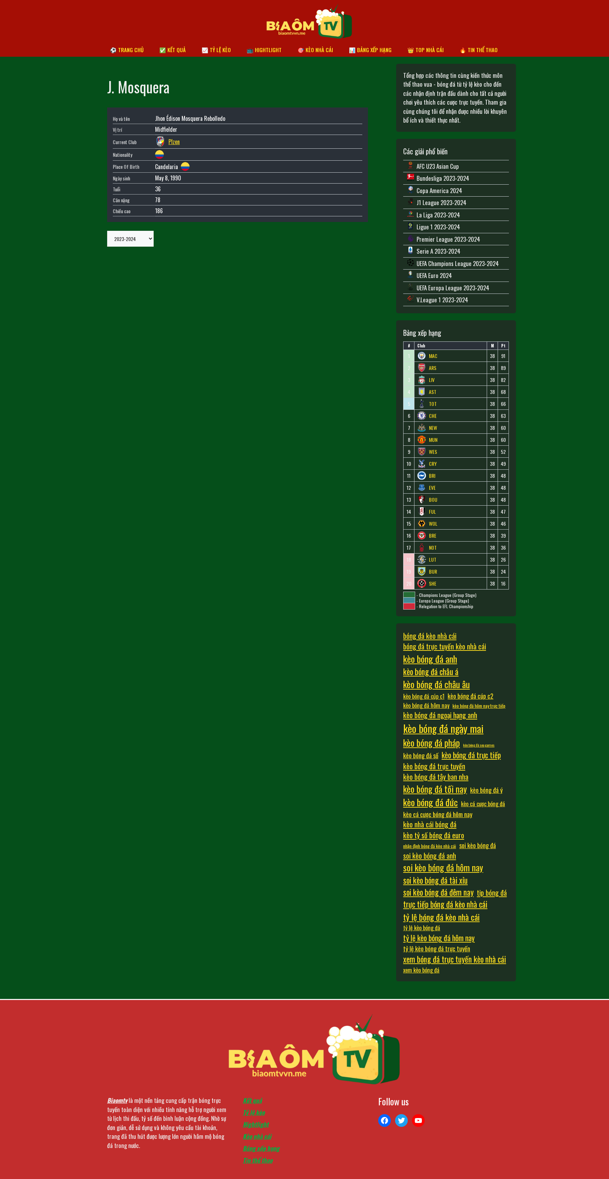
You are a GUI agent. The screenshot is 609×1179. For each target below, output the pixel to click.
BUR (433, 571)
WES (433, 452)
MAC (433, 356)
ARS (432, 368)
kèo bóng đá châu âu (436, 684)
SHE (432, 583)
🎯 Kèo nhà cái (315, 50)
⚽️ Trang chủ (126, 50)
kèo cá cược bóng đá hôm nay (437, 814)
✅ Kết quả (172, 50)
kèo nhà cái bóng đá (429, 824)
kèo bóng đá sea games (478, 745)
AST (432, 392)
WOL (433, 523)
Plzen (174, 141)
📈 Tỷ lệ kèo (216, 50)
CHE (433, 416)
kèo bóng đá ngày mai (443, 728)
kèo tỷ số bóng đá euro (433, 835)
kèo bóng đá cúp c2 (470, 695)
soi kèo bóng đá (477, 845)
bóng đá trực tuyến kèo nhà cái (444, 646)
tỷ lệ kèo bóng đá (421, 928)
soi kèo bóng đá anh (429, 855)
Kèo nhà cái (257, 1136)
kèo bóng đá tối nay (435, 788)
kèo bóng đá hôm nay (426, 705)
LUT (432, 559)
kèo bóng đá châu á (431, 672)
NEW (433, 428)
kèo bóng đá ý (486, 790)
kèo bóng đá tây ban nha (435, 776)
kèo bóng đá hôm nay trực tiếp (479, 705)
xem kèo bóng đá (421, 970)
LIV (432, 380)
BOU (433, 499)
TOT (433, 404)
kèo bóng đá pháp (431, 742)
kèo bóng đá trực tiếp (471, 754)
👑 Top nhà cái (425, 50)
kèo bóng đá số (420, 755)
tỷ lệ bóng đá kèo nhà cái (441, 917)
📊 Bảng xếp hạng (370, 50)
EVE (432, 487)
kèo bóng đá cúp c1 (423, 696)
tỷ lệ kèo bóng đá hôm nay (439, 937)
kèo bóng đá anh (430, 659)
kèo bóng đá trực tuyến (434, 766)
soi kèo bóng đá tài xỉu (435, 880)
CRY (433, 464)
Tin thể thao (257, 1160)
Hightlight (256, 1124)
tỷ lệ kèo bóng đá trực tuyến (436, 948)
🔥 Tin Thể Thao (479, 50)
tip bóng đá (492, 892)
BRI (432, 476)
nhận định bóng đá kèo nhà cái (429, 846)
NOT (433, 547)
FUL (432, 511)
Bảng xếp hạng (261, 1148)
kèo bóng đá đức (430, 802)
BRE (432, 535)
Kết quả (252, 1100)
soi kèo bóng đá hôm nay (443, 867)
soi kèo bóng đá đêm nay (438, 892)
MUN (433, 440)
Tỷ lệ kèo (254, 1112)
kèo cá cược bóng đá (483, 804)
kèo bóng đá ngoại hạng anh (440, 715)
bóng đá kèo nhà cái (429, 635)
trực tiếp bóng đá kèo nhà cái (445, 904)
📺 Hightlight (264, 50)
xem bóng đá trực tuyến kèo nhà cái (454, 959)
